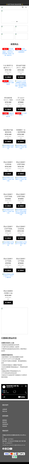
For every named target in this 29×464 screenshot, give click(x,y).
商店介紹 (4, 411)
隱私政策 (4, 422)
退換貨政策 (5, 424)
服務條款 (4, 420)
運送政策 (4, 426)
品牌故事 (4, 409)
